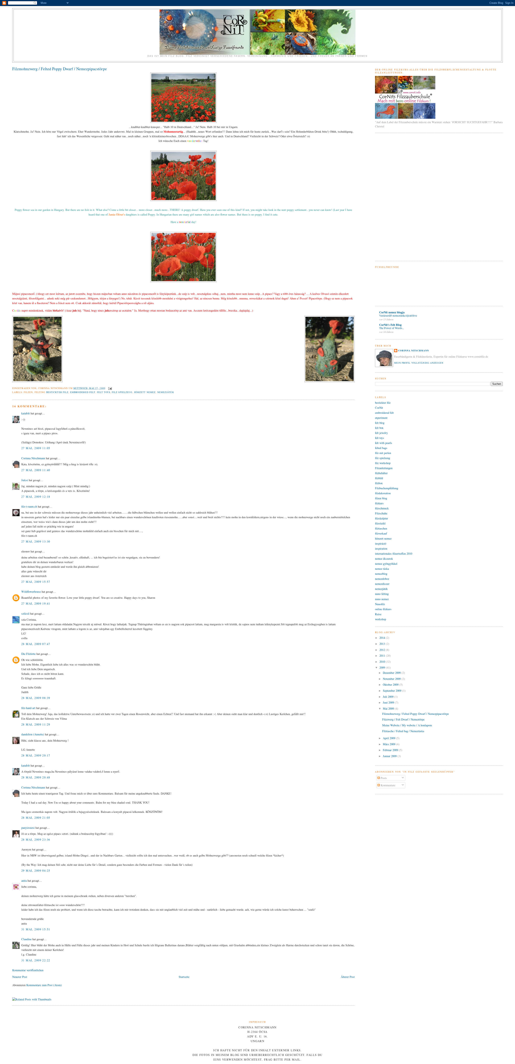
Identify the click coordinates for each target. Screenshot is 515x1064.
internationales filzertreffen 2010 (393, 553)
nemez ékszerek (384, 558)
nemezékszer (382, 584)
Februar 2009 (391, 750)
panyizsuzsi (28, 828)
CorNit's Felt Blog (390, 325)
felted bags (381, 448)
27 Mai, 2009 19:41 (35, 603)
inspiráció (380, 543)
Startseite (184, 977)
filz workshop (382, 463)
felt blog (379, 423)
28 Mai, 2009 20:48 (35, 777)
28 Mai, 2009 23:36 (35, 839)
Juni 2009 (389, 702)
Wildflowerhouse (31, 591)
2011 (382, 655)
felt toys (103, 392)
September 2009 (392, 690)
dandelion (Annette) (32, 734)
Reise (378, 614)
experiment (381, 418)
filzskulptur (381, 518)
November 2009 (392, 679)
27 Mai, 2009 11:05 (35, 448)
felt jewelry (381, 433)
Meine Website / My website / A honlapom (407, 725)
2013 (382, 644)
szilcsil (25, 613)
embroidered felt (82, 392)
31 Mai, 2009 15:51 (35, 929)
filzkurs (379, 503)
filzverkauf (381, 533)
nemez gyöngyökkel (386, 564)
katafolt (25, 413)
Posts (383, 778)
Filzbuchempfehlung (386, 488)
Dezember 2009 (392, 673)
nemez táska (382, 569)
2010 (382, 662)
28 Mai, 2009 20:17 (35, 755)
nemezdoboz (382, 579)
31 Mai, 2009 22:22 (35, 960)
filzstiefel (380, 523)
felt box (379, 428)
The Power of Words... (391, 328)
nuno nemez (382, 599)
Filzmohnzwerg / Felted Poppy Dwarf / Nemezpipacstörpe (59, 68)
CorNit (379, 408)
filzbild (379, 478)
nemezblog (381, 574)
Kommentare (387, 785)
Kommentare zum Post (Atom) (44, 985)
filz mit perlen (383, 453)
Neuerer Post (19, 977)
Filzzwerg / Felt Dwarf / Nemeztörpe (403, 719)
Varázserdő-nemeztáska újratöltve (398, 315)
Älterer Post (348, 977)
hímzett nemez (145, 392)
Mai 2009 (389, 708)
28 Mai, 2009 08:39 (35, 698)
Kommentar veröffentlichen (27, 970)
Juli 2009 (388, 697)
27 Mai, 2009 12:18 (35, 496)
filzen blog (381, 498)
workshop (380, 619)
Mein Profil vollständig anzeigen (418, 362)
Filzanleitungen (383, 468)
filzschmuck (382, 508)
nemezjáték (165, 392)
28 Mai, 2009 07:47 (35, 644)
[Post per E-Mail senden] (109, 388)
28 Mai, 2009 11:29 (35, 724)
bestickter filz (57, 392)
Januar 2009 (390, 756)
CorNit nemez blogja (392, 312)
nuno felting (382, 594)
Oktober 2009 (391, 684)
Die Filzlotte (28, 654)
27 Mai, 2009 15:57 (35, 582)
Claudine (26, 939)
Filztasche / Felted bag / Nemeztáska (403, 731)
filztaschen (381, 528)
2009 (382, 667)
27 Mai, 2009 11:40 (35, 470)
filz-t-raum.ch (29, 506)
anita (24, 880)
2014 (382, 638)
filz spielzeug (122, 392)
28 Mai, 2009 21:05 (35, 817)
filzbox (379, 483)
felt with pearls (383, 443)
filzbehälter (381, 473)
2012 (382, 650)
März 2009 (389, 744)
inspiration (381, 548)
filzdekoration (383, 493)
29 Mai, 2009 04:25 (35, 870)
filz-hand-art (28, 708)
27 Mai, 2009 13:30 (35, 541)
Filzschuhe (381, 513)
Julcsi (24, 480)
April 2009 (389, 738)
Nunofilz (380, 604)
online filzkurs (383, 609)
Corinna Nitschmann (33, 458)
